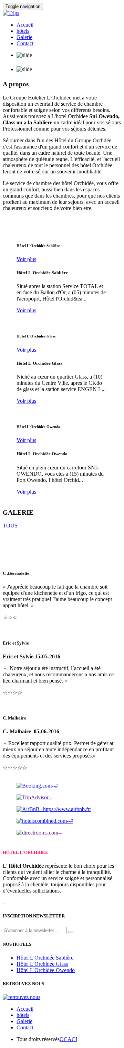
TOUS (10, 525)
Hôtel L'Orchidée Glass (42, 964)
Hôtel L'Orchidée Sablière (45, 958)
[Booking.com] (37, 786)
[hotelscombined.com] (45, 821)
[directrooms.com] (39, 833)
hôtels (23, 31)
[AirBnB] (54, 809)
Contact (25, 43)
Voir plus (26, 259)
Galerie (24, 37)
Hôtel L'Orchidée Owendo (46, 970)
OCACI (68, 1039)
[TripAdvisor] (34, 797)
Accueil (25, 25)
